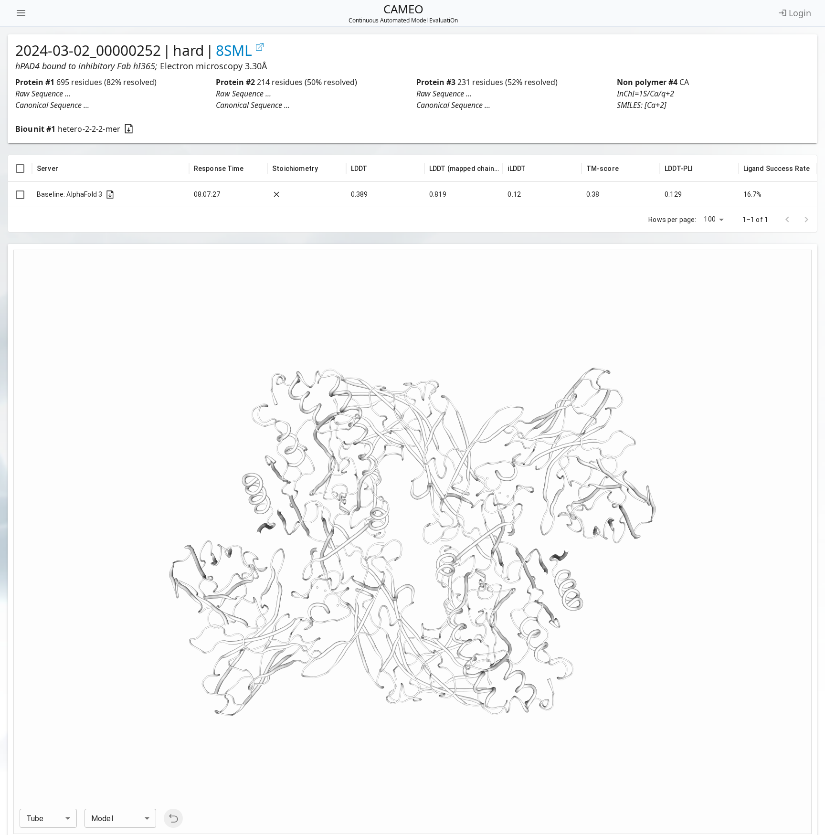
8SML (234, 50)
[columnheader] (20, 168)
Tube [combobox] (35, 818)
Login (800, 13)
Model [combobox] (102, 818)
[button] (111, 93)
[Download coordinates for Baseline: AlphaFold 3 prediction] (110, 194)
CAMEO (403, 12)
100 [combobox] (709, 219)
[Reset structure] (173, 818)
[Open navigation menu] (21, 12)
